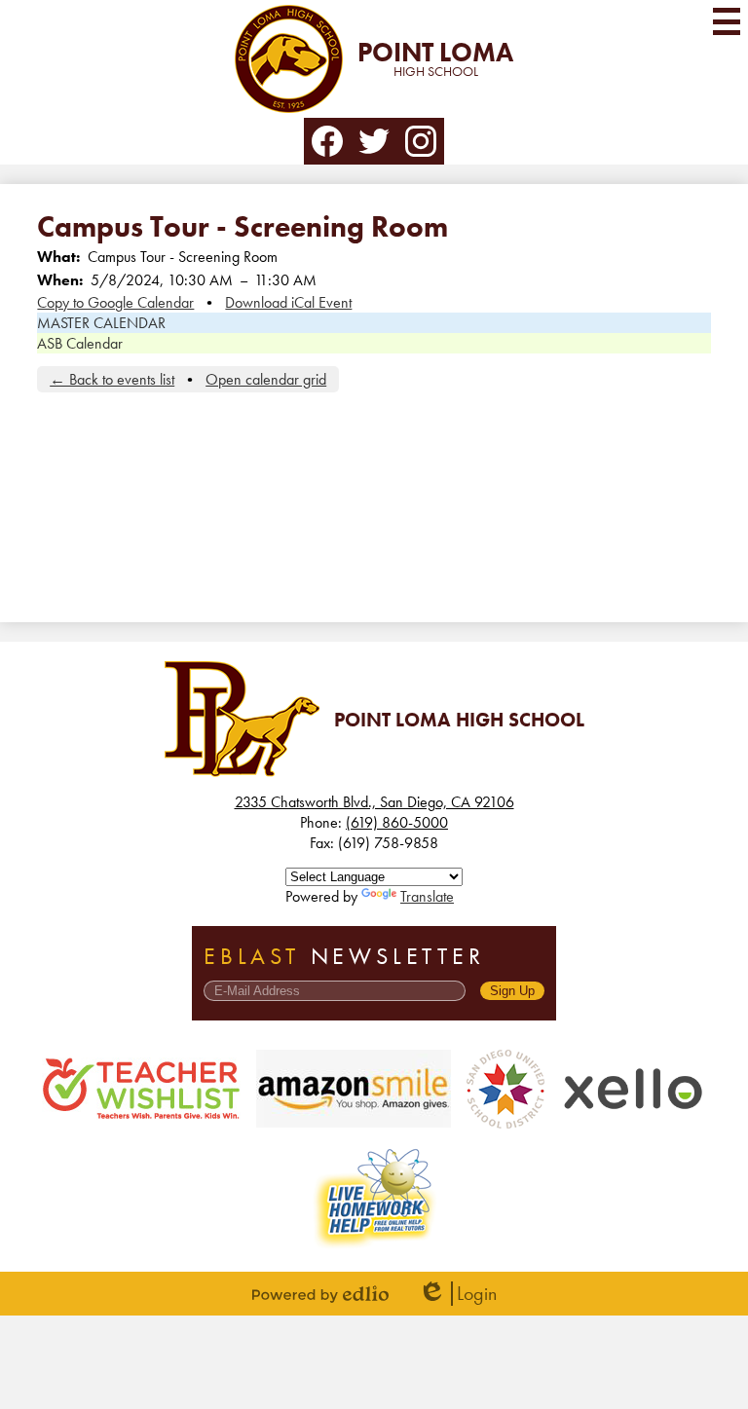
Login (457, 1293)
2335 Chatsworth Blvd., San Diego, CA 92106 (374, 802)
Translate (427, 896)
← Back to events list (112, 379)
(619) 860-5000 (397, 822)
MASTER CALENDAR (101, 323)
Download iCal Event (288, 302)
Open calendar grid (266, 379)
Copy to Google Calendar (115, 302)
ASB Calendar (80, 343)
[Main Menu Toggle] (726, 21)
